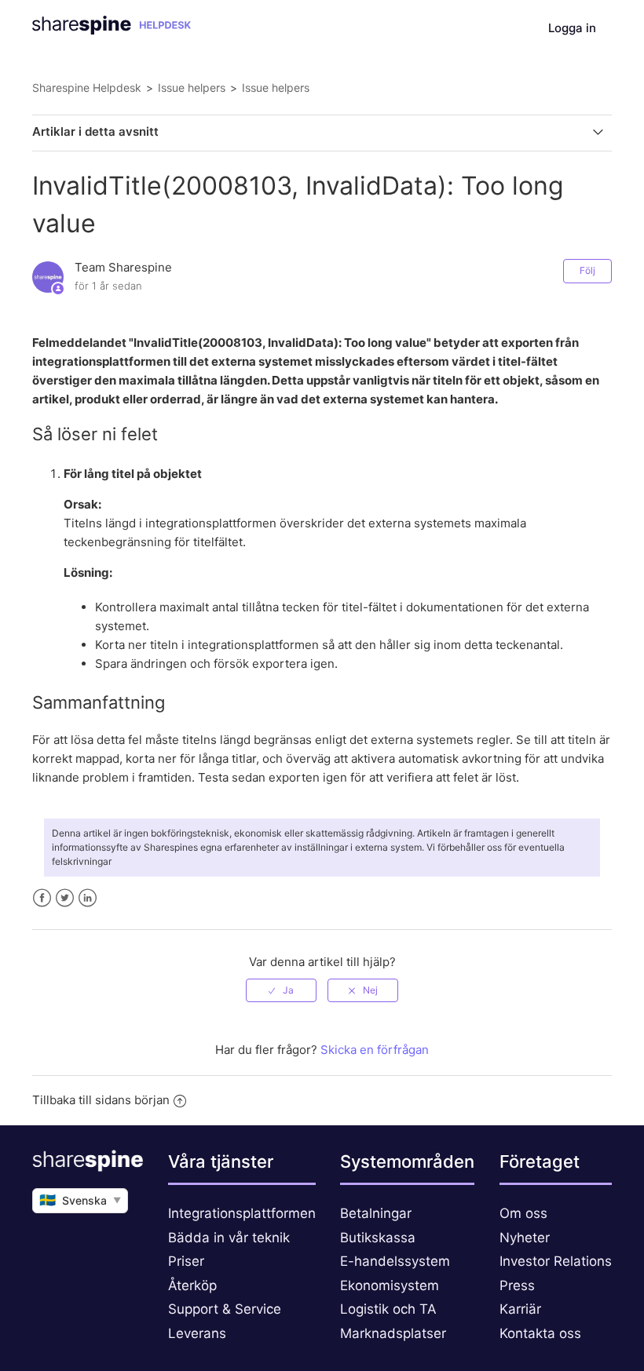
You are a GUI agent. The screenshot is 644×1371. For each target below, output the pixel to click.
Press (517, 1285)
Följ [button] (587, 270)
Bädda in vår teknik (229, 1237)
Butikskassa (377, 1237)
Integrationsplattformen (242, 1213)
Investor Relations (555, 1261)
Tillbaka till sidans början (101, 1099)
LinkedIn (87, 898)
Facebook (42, 898)
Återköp (192, 1285)
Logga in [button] (572, 27)
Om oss (523, 1213)
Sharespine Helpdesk (86, 87)
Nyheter (524, 1237)
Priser (186, 1261)
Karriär (520, 1309)
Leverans (197, 1333)
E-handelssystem (395, 1261)
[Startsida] (111, 30)
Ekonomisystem (389, 1285)
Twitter (65, 898)
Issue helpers (191, 87)
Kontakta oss (540, 1333)
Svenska (80, 1200)
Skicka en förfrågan (374, 1049)
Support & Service (224, 1309)
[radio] (281, 990)
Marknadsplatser (393, 1333)
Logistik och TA (388, 1309)
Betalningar (376, 1213)
